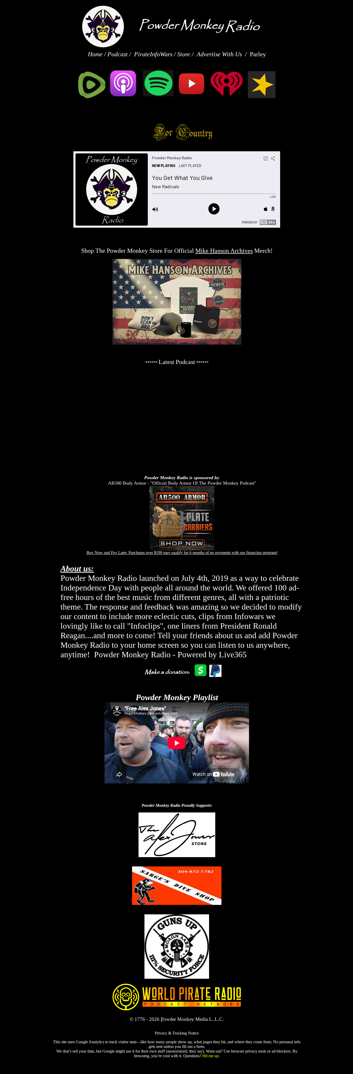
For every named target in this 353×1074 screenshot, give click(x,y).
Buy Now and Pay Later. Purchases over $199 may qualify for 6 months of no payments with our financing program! (182, 552)
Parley (258, 54)
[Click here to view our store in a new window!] (176, 54)
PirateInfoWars (153, 54)
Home (96, 54)
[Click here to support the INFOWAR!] (177, 856)
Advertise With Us (219, 54)
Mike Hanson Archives (224, 250)
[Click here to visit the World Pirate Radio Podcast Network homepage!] (176, 1009)
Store (183, 54)
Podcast (118, 54)
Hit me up (210, 1056)
